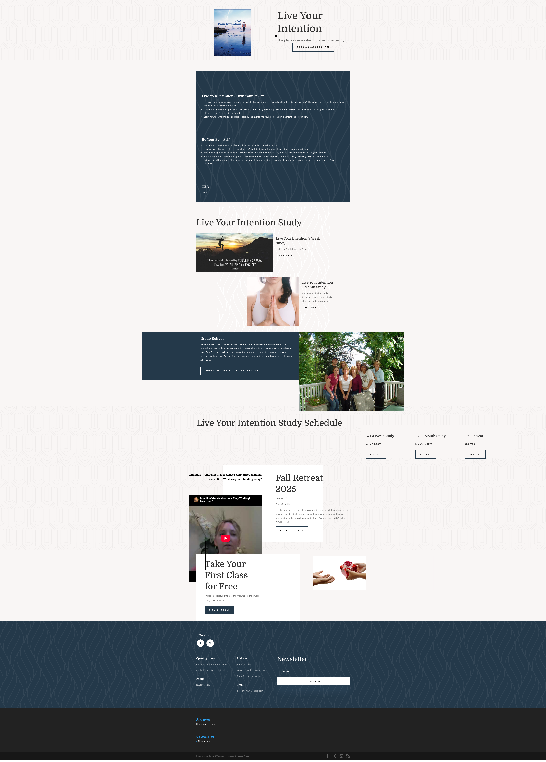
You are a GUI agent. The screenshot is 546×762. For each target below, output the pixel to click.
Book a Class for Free (313, 47)
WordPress (243, 756)
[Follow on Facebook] (200, 643)
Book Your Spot (291, 530)
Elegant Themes (216, 756)
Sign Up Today (219, 610)
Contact (340, 6)
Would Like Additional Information (232, 371)
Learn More (284, 255)
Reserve (375, 454)
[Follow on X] (210, 643)
